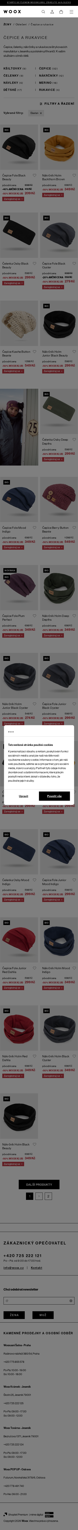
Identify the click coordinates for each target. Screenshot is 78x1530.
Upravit (23, 796)
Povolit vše (54, 796)
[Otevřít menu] (71, 12)
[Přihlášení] (52, 12)
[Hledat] (43, 12)
